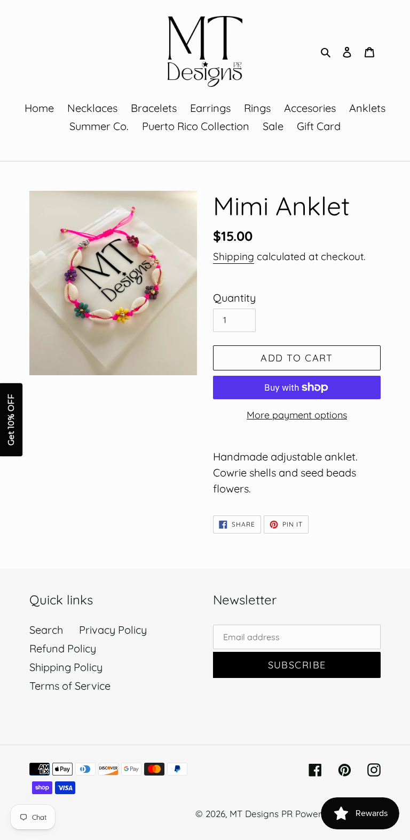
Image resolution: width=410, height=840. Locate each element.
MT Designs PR (261, 813)
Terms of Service (70, 685)
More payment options (297, 415)
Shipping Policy (65, 667)
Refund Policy (62, 648)
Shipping (233, 256)
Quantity (234, 297)
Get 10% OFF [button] (11, 420)
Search (46, 629)
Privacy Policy (113, 629)
